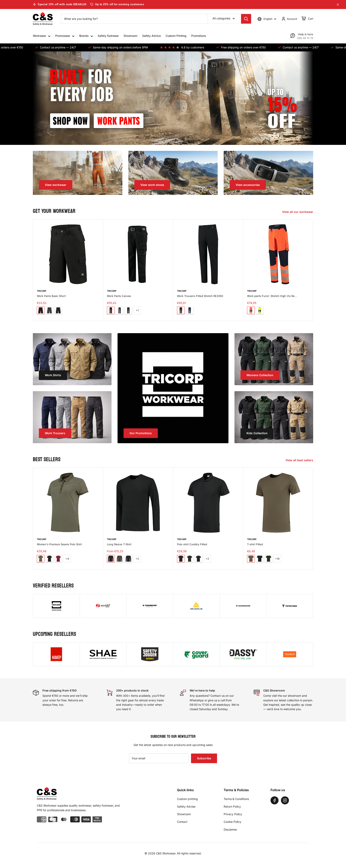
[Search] (246, 19)
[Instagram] (285, 800)
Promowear (62, 35)
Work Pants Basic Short (51, 296)
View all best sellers (300, 460)
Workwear (39, 35)
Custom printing (187, 799)
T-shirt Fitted (255, 544)
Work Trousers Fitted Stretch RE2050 (200, 296)
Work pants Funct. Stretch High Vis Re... (272, 296)
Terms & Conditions (236, 799)
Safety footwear (108, 35)
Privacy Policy (233, 814)
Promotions (198, 35)
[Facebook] (275, 800)
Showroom (130, 35)
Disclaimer (230, 829)
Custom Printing (176, 35)
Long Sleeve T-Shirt (119, 544)
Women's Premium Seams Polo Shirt (59, 544)
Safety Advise (186, 806)
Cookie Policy (232, 821)
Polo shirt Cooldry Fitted (192, 544)
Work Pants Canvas (119, 296)
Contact (182, 821)
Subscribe (204, 758)
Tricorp (41, 291)
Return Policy (232, 806)
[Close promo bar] (337, 4)
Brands (84, 35)
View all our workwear (298, 211)
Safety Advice (151, 35)
